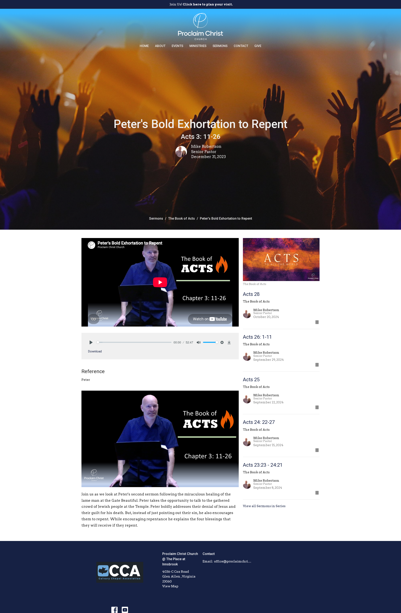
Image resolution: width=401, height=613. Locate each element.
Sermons (220, 46)
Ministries (197, 46)
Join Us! (201, 4)
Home (144, 46)
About (160, 46)
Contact (241, 46)
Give (257, 46)
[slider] (133, 342)
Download (95, 351)
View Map (170, 586)
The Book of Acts (181, 218)
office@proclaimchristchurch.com (233, 561)
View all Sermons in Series (264, 506)
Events (177, 46)
